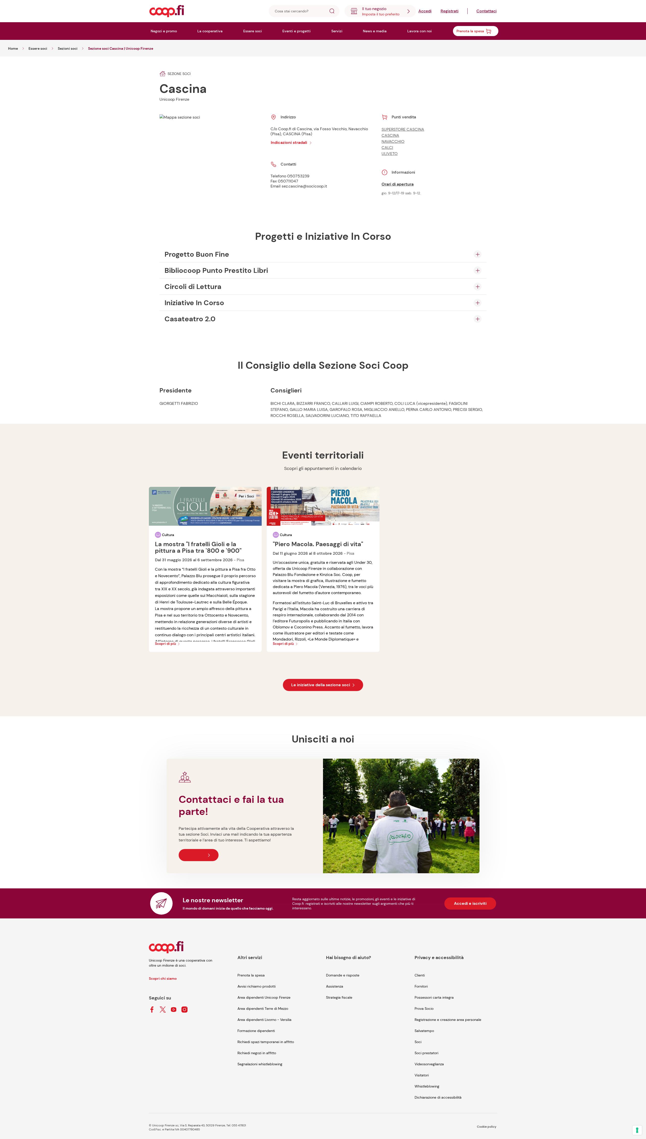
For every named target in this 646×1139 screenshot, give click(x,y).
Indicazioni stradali (289, 142)
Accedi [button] (425, 11)
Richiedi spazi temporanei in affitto (265, 1042)
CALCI (387, 147)
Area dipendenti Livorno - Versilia (264, 1020)
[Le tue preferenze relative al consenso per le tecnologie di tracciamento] (637, 1130)
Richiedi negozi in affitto (256, 1053)
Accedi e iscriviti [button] (470, 903)
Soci (418, 1042)
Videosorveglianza (429, 1064)
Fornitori (421, 986)
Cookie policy (486, 1127)
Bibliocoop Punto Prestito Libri (216, 270)
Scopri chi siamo (163, 978)
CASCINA (390, 135)
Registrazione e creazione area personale (448, 1020)
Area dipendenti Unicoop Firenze (263, 997)
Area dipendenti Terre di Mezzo (262, 1008)
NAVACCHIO (393, 141)
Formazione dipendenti (256, 1031)
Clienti (420, 975)
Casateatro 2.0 (190, 319)
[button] (332, 11)
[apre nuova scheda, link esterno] (152, 1009)
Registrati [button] (450, 11)
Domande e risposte (342, 975)
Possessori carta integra (434, 997)
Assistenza (334, 986)
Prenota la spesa (251, 975)
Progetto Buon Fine (197, 254)
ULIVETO (390, 153)
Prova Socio (424, 1008)
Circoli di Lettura (193, 286)
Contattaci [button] (196, 855)
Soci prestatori (426, 1053)
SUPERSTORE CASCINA (403, 129)
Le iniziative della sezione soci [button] (320, 684)
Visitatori (422, 1075)
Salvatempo (424, 1031)
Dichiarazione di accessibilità (438, 1097)
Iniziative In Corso (194, 302)
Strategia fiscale (339, 997)
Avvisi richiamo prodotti (256, 986)
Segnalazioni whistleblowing (259, 1064)
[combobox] (380, 11)
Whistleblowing (427, 1086)
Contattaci (486, 11)
